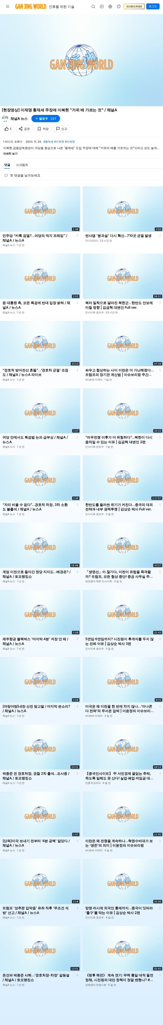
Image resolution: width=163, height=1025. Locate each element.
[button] (81, 147)
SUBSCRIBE (134, 6)
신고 (64, 128)
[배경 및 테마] (118, 6)
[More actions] (77, 236)
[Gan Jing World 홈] (30, 6)
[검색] (93, 6)
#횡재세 (48, 141)
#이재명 (70, 141)
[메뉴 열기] (7, 6)
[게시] (101, 6)
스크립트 (22, 164)
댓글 (7, 164)
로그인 (153, 6)
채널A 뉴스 (19, 118)
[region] (81, 60)
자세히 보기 (10, 153)
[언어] (110, 6)
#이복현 (59, 141)
